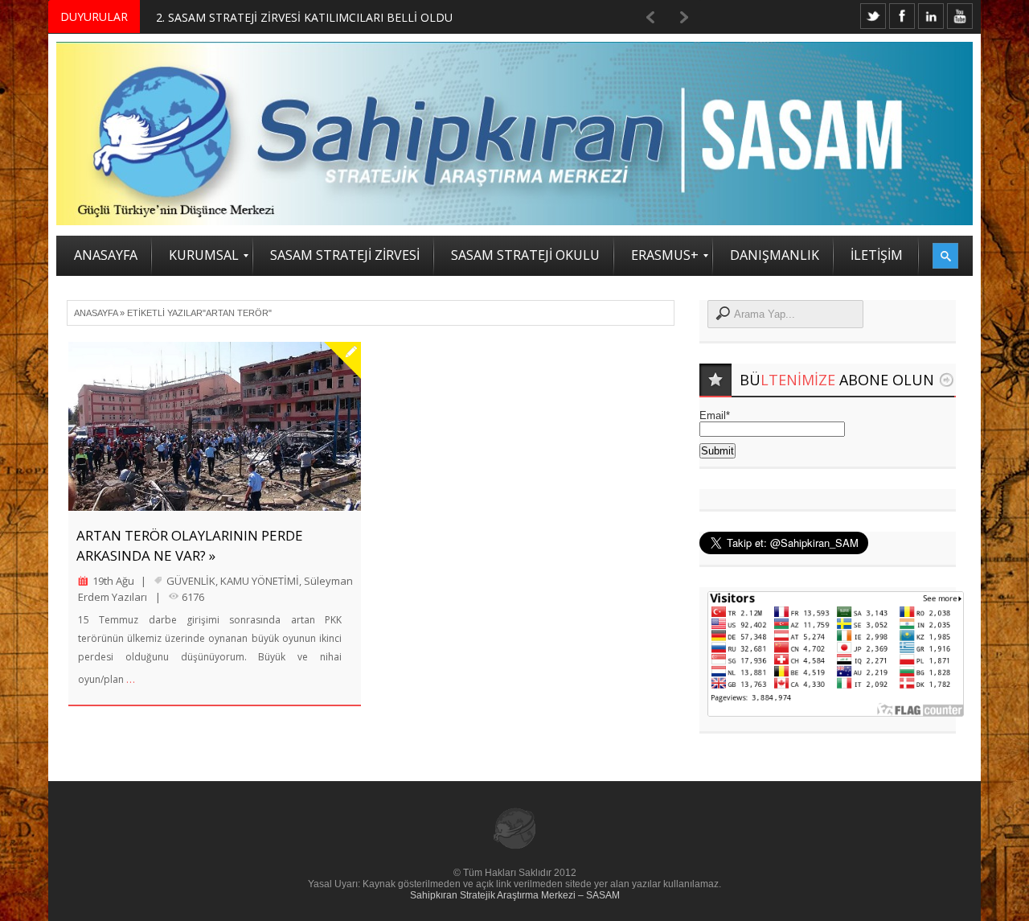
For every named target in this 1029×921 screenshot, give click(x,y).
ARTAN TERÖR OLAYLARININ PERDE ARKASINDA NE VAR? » (189, 545)
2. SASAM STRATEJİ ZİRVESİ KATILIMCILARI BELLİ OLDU (304, 17)
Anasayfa (95, 313)
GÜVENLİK (190, 581)
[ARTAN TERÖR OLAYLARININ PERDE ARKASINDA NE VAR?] (214, 426)
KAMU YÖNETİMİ (259, 581)
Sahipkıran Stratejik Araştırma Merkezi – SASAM (515, 895)
